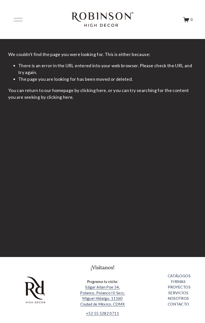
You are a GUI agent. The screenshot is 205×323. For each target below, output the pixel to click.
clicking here (93, 90)
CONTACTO (178, 304)
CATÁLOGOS (179, 276)
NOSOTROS (178, 298)
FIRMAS (178, 281)
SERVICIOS (178, 292)
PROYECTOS (179, 287)
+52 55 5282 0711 (102, 313)
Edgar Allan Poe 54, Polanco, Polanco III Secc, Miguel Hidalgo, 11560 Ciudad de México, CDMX (102, 295)
